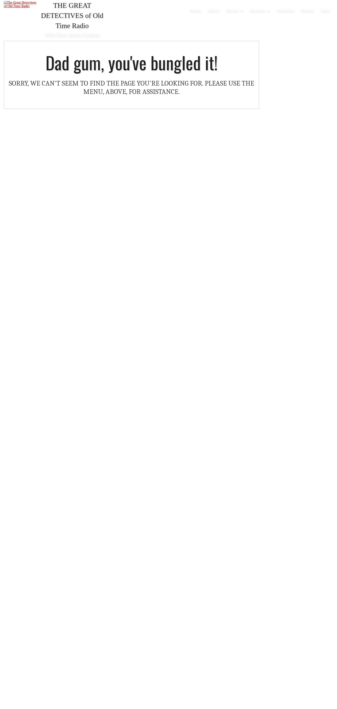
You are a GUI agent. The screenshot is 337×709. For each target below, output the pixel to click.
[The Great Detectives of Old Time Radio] (21, 5)
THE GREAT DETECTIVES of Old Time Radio (72, 16)
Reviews (257, 10)
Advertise (285, 10)
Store (325, 10)
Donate (307, 10)
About (213, 10)
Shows (232, 10)
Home (195, 10)
